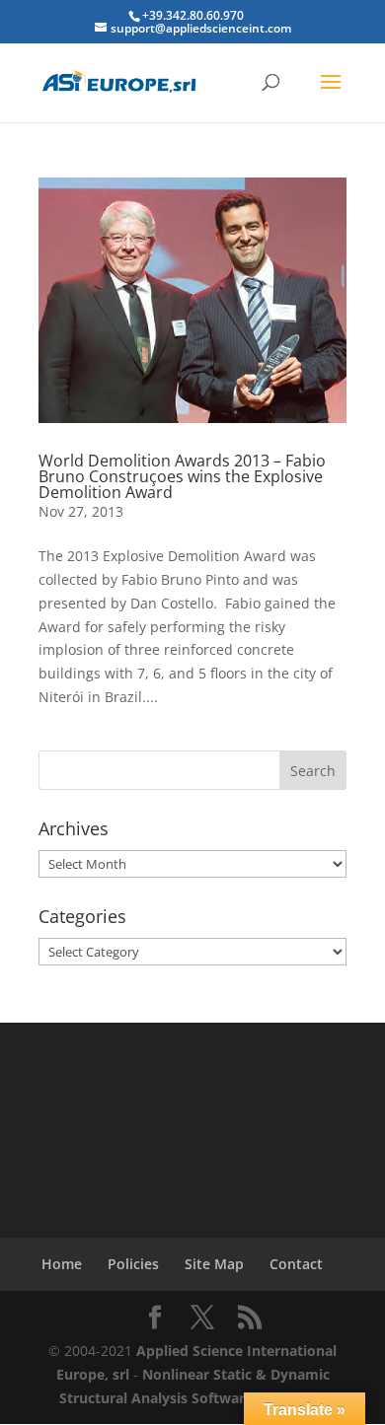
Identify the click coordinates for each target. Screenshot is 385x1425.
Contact (296, 1263)
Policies (133, 1263)
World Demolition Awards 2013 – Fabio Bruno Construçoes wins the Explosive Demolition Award (182, 476)
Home (61, 1263)
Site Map (214, 1263)
